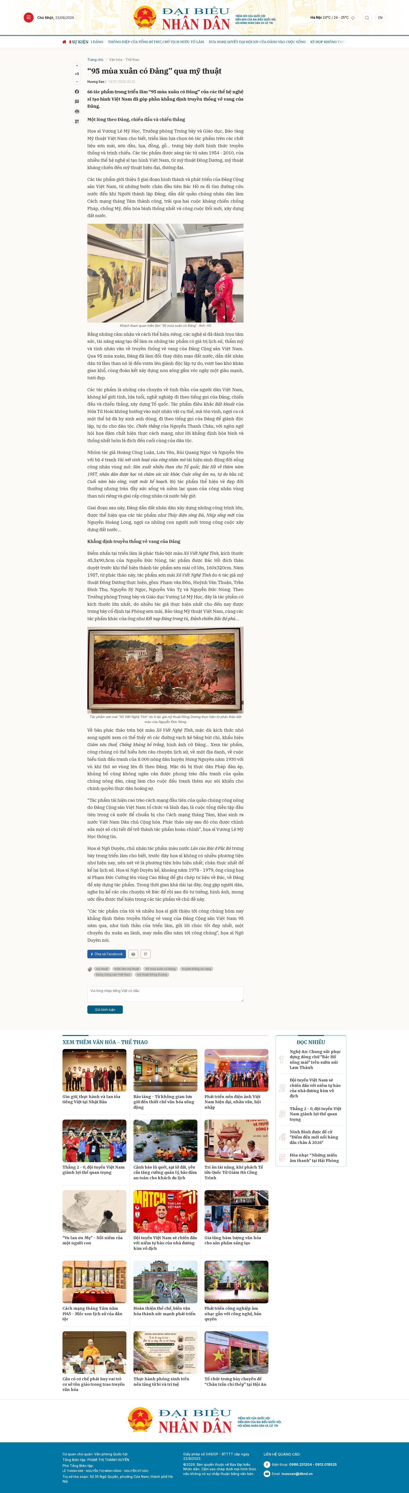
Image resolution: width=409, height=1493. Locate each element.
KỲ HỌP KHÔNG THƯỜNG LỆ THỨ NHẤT (326, 42)
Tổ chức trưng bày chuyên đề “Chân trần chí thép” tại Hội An (235, 1381)
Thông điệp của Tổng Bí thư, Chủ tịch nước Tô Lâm (139, 42)
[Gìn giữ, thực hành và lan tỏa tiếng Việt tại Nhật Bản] (94, 1070)
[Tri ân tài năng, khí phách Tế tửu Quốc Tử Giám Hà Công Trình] (236, 1141)
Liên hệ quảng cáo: (282, 1454)
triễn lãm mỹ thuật (127, 969)
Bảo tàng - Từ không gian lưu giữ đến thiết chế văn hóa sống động (163, 1102)
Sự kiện (80, 42)
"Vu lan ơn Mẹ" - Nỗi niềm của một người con (92, 1240)
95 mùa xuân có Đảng (161, 969)
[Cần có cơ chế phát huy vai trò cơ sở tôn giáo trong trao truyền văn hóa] (94, 1352)
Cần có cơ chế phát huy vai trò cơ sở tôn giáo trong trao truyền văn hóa (93, 1384)
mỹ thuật (102, 969)
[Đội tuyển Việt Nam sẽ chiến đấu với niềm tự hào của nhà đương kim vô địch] (165, 1211)
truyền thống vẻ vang (196, 969)
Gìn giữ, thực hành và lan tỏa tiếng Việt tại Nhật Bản (91, 1099)
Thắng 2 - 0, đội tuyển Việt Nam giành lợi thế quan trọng (93, 1170)
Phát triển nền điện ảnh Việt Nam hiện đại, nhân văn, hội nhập (232, 1102)
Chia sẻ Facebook (108, 954)
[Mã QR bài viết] (77, 121)
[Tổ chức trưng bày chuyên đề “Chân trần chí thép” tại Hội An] (236, 1352)
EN (380, 18)
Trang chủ (95, 60)
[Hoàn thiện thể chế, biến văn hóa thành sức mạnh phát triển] (165, 1282)
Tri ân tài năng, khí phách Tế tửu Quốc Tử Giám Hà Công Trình (233, 1172)
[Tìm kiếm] (367, 17)
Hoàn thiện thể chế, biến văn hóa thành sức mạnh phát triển (164, 1311)
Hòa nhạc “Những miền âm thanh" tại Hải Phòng (314, 1158)
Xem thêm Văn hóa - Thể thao (105, 1042)
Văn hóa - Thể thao (124, 60)
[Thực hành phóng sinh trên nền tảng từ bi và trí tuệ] (165, 1352)
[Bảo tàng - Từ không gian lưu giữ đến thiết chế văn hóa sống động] (165, 1070)
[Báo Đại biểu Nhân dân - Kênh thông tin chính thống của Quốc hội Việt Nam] (204, 17)
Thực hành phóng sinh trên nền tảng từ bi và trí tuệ (161, 1381)
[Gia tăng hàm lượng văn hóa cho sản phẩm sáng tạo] (236, 1211)
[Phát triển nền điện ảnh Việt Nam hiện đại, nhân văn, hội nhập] (236, 1070)
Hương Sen (95, 82)
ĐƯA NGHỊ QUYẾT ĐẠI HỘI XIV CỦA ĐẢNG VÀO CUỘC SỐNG (240, 42)
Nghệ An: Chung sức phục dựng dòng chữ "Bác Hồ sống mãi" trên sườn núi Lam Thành (315, 1059)
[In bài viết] (77, 111)
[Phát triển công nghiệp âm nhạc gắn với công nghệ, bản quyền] (236, 1282)
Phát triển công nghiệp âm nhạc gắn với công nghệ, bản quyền (233, 1313)
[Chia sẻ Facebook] (77, 91)
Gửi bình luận (105, 1010)
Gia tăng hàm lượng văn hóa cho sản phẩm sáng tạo (232, 1240)
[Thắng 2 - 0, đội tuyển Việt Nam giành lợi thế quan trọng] (94, 1141)
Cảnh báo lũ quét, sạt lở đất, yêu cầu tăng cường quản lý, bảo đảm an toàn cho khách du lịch (165, 1172)
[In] (133, 954)
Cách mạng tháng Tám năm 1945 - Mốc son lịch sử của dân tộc (92, 1313)
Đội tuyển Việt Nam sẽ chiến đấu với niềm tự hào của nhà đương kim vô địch (165, 1243)
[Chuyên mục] (29, 17)
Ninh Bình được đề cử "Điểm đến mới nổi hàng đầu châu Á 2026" (314, 1137)
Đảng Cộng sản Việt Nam (113, 974)
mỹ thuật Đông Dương (152, 974)
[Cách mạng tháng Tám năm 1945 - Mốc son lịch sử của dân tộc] (94, 1282)
